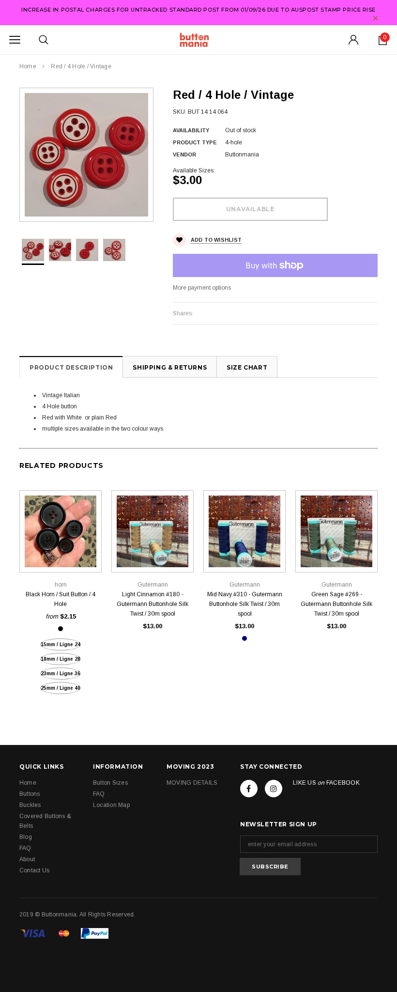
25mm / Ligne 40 (60, 688)
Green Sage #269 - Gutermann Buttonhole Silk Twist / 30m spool (336, 604)
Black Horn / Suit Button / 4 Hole (60, 599)
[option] (86, 155)
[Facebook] (249, 788)
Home (27, 66)
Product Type (195, 142)
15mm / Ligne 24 (60, 644)
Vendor (184, 154)
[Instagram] (273, 788)
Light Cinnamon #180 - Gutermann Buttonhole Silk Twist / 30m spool (152, 604)
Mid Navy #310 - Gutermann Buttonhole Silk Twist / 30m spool (244, 604)
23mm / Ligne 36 (60, 673)
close (375, 18)
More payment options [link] (202, 287)
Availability (191, 130)
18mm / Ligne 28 (60, 659)
